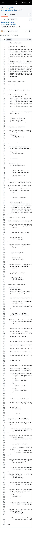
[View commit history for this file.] (29, 31)
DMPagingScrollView (9, 10)
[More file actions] (30, 39)
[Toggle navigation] (2, 2)
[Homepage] (16, 2)
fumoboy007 (8, 8)
